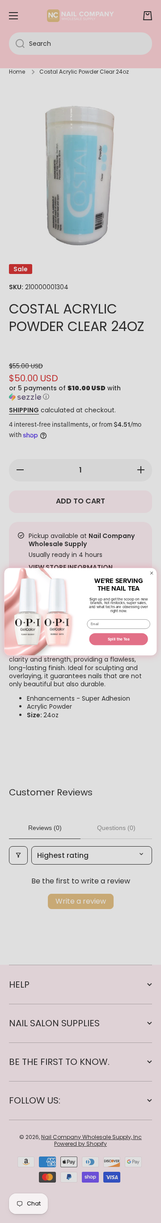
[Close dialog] (151, 573)
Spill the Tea (119, 639)
